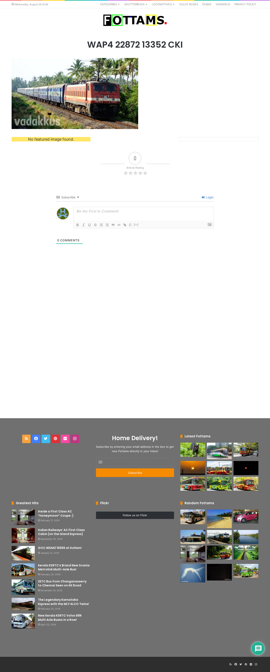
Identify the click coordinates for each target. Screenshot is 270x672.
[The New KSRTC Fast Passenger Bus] (246, 484)
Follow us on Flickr (135, 515)
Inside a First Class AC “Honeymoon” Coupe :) (56, 513)
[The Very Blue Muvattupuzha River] (246, 537)
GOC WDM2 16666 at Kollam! (60, 548)
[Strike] (95, 224)
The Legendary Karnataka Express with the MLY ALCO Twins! (63, 602)
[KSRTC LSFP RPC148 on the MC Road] (219, 553)
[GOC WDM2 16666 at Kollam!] (23, 553)
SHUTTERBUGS (134, 4)
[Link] (125, 224)
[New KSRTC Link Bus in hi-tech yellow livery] (219, 484)
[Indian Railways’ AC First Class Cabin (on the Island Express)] (23, 535)
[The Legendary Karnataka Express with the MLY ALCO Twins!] (23, 604)
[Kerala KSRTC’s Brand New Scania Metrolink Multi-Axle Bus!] (23, 570)
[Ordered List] (101, 224)
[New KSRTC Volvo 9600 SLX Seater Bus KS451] (219, 451)
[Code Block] (119, 224)
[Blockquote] (113, 224)
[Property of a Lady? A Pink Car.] (246, 516)
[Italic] (83, 224)
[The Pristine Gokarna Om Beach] (219, 518)
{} (130, 224)
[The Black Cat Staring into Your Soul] (192, 450)
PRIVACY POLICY (245, 4)
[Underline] (89, 224)
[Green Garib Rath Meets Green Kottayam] (246, 553)
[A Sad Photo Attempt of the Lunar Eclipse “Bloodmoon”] (246, 468)
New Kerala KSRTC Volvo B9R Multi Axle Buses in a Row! (60, 617)
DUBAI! (206, 4)
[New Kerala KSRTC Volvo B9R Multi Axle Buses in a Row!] (23, 621)
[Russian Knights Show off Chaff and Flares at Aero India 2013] (192, 573)
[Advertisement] (135, 341)
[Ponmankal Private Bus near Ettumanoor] (246, 571)
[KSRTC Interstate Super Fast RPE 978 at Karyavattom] (246, 450)
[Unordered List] (107, 224)
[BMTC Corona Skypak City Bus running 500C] (192, 516)
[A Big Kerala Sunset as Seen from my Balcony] (192, 468)
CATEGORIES (108, 4)
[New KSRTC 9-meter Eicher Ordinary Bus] (192, 484)
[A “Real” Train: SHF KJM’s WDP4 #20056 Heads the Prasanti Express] (219, 537)
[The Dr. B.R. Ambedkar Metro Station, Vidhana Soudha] (192, 537)
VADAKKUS (223, 4)
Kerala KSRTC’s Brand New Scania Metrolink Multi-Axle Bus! (64, 567)
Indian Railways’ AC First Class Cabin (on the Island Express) (61, 532)
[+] (136, 224)
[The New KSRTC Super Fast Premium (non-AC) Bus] (219, 468)
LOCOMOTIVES (162, 4)
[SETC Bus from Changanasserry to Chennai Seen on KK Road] (23, 587)
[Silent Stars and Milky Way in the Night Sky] (219, 572)
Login (209, 197)
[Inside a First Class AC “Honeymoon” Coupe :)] (23, 517)
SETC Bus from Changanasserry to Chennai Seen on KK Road (62, 583)
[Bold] (78, 224)
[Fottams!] (135, 20)
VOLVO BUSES (188, 4)
